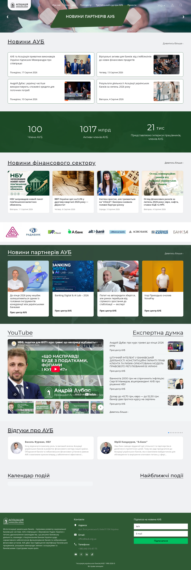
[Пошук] (180, 5)
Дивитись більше (173, 43)
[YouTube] (76, 554)
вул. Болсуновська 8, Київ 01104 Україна (98, 529)
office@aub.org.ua (87, 538)
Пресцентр (85, 5)
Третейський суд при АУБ (109, 5)
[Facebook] (81, 554)
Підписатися (161, 541)
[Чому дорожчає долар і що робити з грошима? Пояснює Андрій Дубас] (48, 407)
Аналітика (70, 5)
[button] (168, 432)
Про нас (56, 5)
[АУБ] (13, 521)
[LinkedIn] (86, 554)
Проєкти (131, 5)
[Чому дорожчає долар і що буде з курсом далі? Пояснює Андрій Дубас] (76, 407)
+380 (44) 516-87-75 (87, 548)
